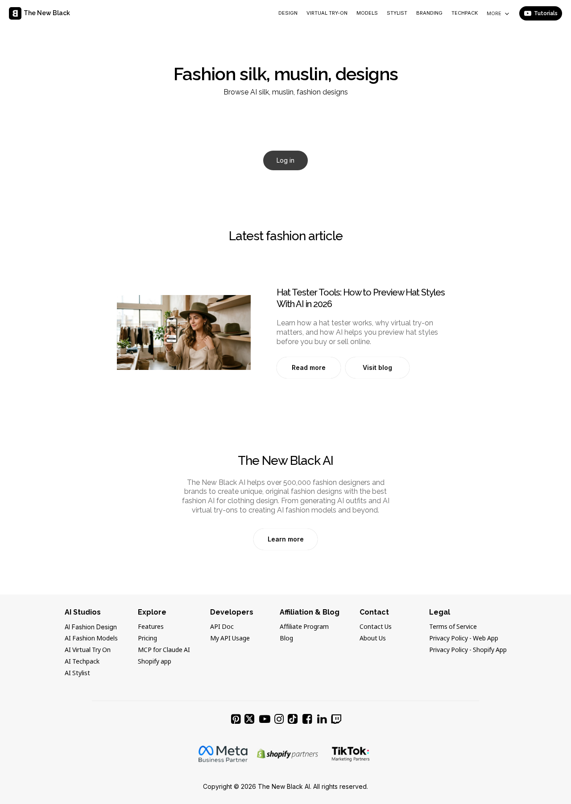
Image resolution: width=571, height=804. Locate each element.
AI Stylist (77, 673)
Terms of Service (453, 627)
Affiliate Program (304, 627)
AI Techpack (82, 662)
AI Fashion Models (91, 639)
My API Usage (230, 639)
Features (151, 627)
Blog (286, 639)
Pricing (147, 639)
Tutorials (546, 13)
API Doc (222, 627)
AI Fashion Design (91, 627)
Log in (285, 160)
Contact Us (376, 627)
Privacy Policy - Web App (463, 639)
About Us (373, 639)
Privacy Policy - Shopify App (468, 650)
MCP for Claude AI (164, 650)
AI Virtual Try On (88, 650)
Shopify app (154, 662)
